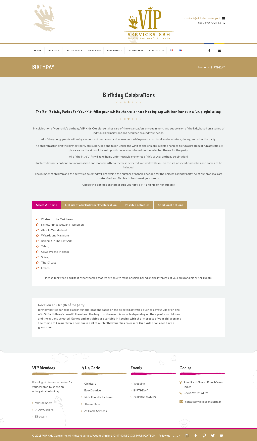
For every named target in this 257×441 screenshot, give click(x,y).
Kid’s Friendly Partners (98, 397)
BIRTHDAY (141, 390)
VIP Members (43, 402)
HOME (38, 50)
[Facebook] (195, 435)
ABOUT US (53, 50)
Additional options (170, 205)
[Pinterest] (204, 435)
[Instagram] (186, 435)
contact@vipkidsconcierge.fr (202, 18)
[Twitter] (212, 435)
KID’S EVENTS (114, 50)
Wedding (139, 383)
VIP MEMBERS (135, 50)
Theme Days (92, 404)
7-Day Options (44, 409)
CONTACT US (156, 50)
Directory (41, 416)
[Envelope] (221, 435)
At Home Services (95, 410)
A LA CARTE (94, 50)
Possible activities (137, 205)
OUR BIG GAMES (145, 397)
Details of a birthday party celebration (91, 205)
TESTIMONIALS (73, 50)
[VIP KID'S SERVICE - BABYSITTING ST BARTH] (148, 23)
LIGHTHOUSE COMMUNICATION (133, 435)
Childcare (90, 383)
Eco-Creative (92, 390)
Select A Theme (46, 205)
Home (202, 67)
